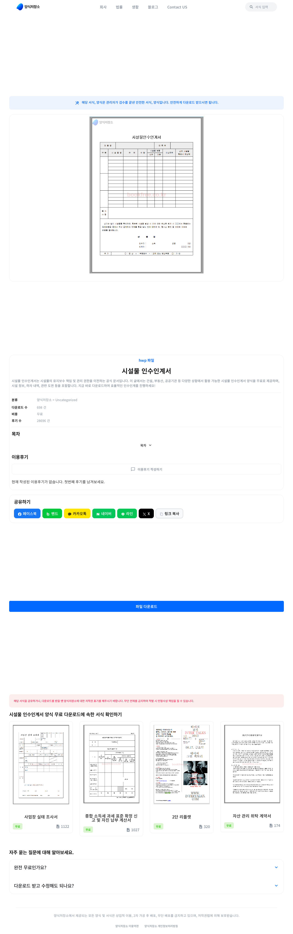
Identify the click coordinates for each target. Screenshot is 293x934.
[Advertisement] (146, 59)
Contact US (177, 7)
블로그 (153, 7)
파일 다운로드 (146, 606)
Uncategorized (66, 399)
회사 (103, 7)
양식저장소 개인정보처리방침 (161, 926)
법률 (119, 7)
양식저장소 (44, 399)
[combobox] (261, 6)
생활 (135, 7)
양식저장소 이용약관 (127, 926)
